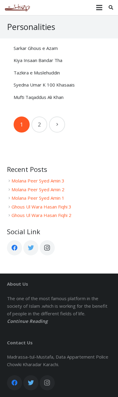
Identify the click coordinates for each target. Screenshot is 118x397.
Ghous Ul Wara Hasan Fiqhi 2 (41, 215)
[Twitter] (30, 247)
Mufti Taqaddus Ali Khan (39, 97)
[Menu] (99, 7)
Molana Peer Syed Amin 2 (37, 189)
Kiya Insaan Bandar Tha (38, 60)
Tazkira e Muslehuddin (37, 73)
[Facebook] (14, 247)
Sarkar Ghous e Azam (36, 48)
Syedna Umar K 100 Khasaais (44, 85)
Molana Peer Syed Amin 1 (37, 198)
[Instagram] (47, 247)
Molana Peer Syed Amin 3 (37, 181)
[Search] (111, 7)
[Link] (18, 7)
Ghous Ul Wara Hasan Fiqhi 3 (41, 207)
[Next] (57, 124)
